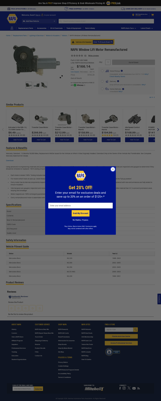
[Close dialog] (113, 169)
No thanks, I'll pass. (81, 220)
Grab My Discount (80, 213)
